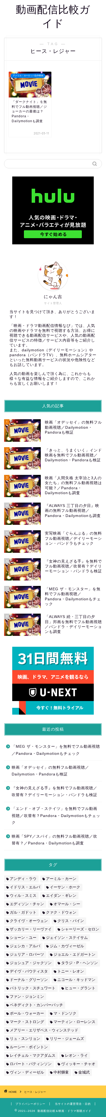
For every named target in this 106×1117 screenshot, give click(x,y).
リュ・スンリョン (25, 1039)
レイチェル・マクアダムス (32, 1055)
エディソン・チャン (27, 904)
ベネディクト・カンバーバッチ (36, 1005)
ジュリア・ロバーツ (27, 954)
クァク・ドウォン (61, 912)
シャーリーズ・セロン (80, 929)
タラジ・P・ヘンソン (79, 963)
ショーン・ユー (23, 938)
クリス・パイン (70, 921)
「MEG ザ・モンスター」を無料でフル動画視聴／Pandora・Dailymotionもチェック (56, 750)
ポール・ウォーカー (27, 1013)
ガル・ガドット (23, 912)
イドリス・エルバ (25, 887)
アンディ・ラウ (23, 879)
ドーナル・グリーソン (29, 980)
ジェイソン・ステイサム (67, 938)
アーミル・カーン (61, 879)
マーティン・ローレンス (74, 1022)
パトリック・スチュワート (32, 988)
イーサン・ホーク (65, 887)
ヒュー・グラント (80, 988)
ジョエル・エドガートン (74, 954)
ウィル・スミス (23, 896)
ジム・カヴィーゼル (67, 946)
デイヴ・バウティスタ (29, 971)
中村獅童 (61, 1072)
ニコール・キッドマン (76, 980)
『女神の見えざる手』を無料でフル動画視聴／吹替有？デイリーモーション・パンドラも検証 (54, 791)
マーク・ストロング (27, 1022)
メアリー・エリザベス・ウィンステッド (44, 1030)
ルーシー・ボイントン (29, 1047)
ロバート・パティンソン (31, 1064)
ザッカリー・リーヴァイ (31, 929)
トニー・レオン (70, 971)
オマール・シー (67, 904)
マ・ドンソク (65, 1013)
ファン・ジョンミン (27, 997)
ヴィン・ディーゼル (27, 1072)
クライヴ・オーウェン (29, 921)
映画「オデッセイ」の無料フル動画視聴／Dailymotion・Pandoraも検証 (50, 771)
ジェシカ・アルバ (25, 946)
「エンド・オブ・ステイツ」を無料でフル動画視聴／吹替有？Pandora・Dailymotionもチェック (56, 816)
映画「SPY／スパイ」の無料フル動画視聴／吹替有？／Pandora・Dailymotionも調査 (54, 839)
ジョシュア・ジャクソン (31, 963)
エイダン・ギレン (61, 896)
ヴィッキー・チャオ (78, 1064)
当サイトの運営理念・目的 (73, 1103)
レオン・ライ (76, 1055)
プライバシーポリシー (30, 1103)
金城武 (84, 1072)
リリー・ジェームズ (67, 1039)
